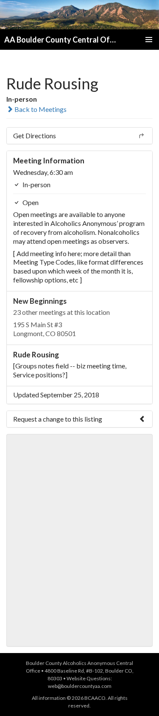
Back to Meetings (40, 109)
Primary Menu (149, 39)
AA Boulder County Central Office (61, 39)
